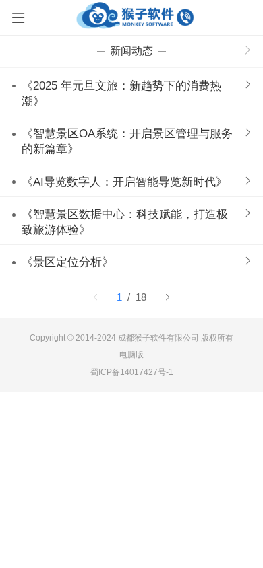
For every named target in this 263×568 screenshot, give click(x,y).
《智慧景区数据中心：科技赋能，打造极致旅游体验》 (125, 222)
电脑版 (131, 354)
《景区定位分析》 (67, 262)
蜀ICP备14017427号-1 (131, 372)
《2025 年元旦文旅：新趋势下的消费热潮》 (121, 93)
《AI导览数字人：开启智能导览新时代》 (124, 182)
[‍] (247, 51)
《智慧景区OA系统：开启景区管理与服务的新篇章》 (127, 141)
